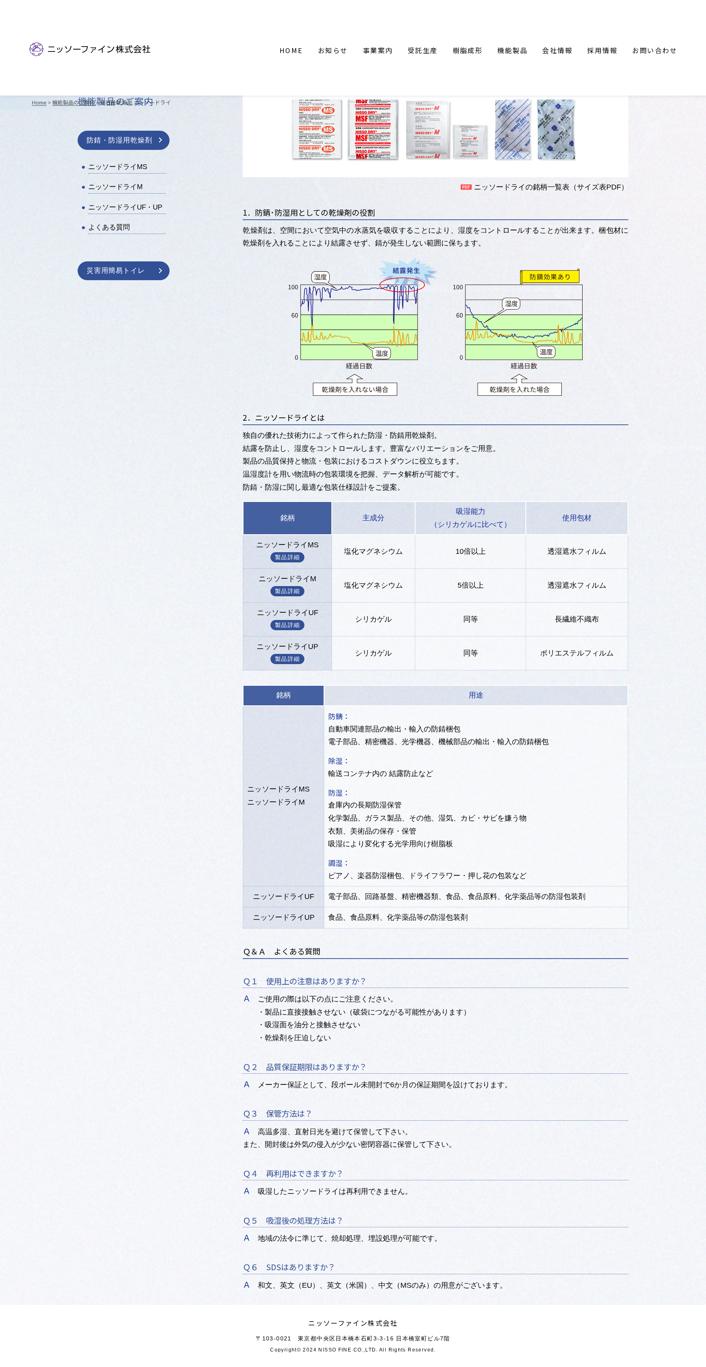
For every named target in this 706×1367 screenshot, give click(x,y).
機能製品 (512, 50)
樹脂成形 (468, 50)
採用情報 (602, 50)
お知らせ (333, 50)
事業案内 (378, 50)
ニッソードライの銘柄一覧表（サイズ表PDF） (551, 187)
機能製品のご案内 (73, 102)
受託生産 (423, 50)
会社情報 (557, 50)
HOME (291, 50)
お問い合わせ (654, 50)
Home (39, 102)
